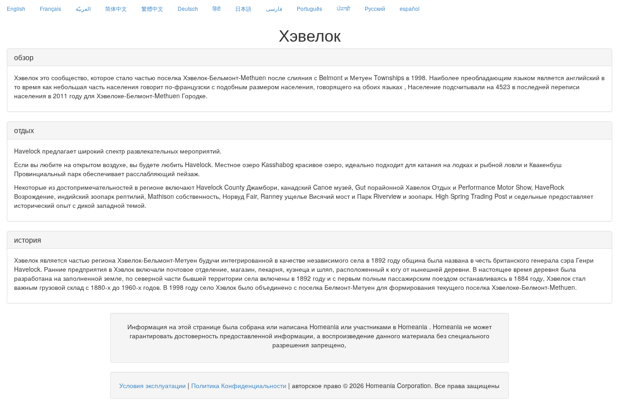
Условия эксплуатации (152, 385)
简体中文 (116, 8)
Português (309, 8)
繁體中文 (152, 8)
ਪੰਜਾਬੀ (343, 8)
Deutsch (188, 8)
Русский (375, 8)
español (410, 8)
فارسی (274, 8)
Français (50, 8)
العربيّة (83, 8)
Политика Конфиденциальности (238, 385)
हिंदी (217, 8)
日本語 (243, 8)
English (16, 8)
